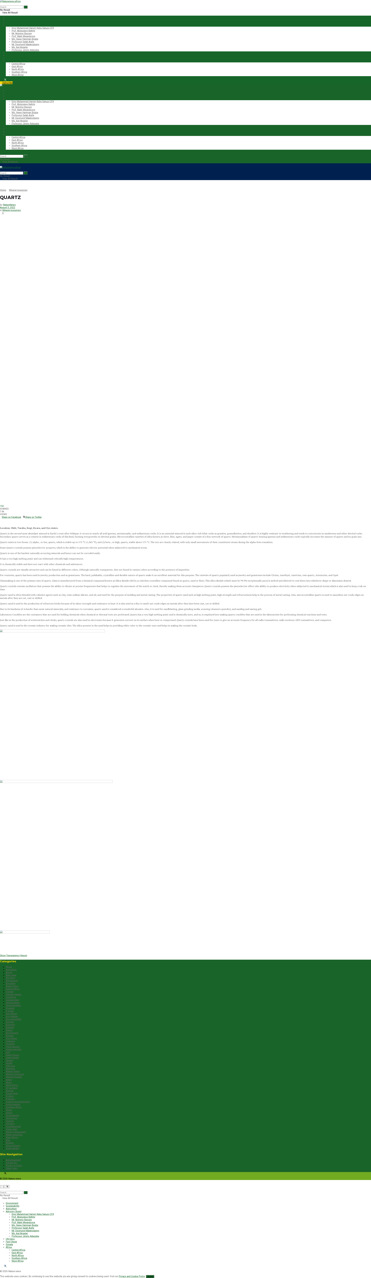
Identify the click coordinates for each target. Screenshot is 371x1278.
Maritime (10, 1068)
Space (9, 1110)
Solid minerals (13, 1104)
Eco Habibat (12, 1016)
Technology (11, 1118)
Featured (10, 1041)
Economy (10, 1024)
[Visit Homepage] (10, 1)
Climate (9, 991)
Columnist (11, 997)
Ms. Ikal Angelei (20, 47)
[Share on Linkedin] (1, 520)
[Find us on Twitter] (4, 80)
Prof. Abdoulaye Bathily (23, 30)
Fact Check (11, 55)
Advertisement (13, 1160)
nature (9, 1079)
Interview (10, 1066)
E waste (10, 1011)
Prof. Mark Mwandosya (23, 36)
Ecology (10, 1022)
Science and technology (18, 1101)
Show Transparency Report (13, 955)
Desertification (13, 1005)
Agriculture (11, 22)
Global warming (13, 1049)
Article (9, 972)
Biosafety (11, 983)
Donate (9, 58)
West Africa (17, 74)
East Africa (17, 66)
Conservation (12, 1000)
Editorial (10, 1027)
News (9, 1082)
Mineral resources (18, 190)
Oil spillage (11, 1088)
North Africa (18, 69)
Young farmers (13, 1145)
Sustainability (12, 19)
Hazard (9, 1060)
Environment (12, 17)
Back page (11, 975)
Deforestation (13, 1002)
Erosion (9, 1035)
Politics (10, 1096)
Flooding (10, 1044)
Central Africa (18, 63)
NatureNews (9, 204)
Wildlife (10, 1143)
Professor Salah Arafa (23, 41)
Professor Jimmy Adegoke (25, 50)
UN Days (10, 52)
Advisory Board (13, 25)
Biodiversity (12, 980)
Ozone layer (12, 1093)
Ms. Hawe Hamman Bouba (25, 39)
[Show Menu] (1, 164)
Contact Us (11, 1162)
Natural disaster (14, 1077)
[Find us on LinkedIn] (8, 80)
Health (9, 1063)
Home (3, 190)
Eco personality (13, 1019)
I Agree (150, 1276)
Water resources (14, 1134)
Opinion (9, 1090)
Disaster (10, 1008)
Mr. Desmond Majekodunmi (25, 44)
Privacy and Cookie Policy (132, 1276)
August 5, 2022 (7, 207)
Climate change (14, 994)
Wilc (8, 1140)
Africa (9, 61)
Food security (13, 1046)
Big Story (10, 978)
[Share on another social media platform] (1, 522)
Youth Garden (12, 1148)
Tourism (10, 1121)
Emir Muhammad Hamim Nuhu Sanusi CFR (33, 28)
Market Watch (13, 1071)
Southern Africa (19, 72)
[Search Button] (26, 7)
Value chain (11, 1129)
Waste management (16, 1132)
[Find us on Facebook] (1, 80)
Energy (9, 1030)
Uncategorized (13, 1126)
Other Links (11, 1168)
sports (9, 1112)
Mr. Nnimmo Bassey (22, 33)
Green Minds (12, 1057)
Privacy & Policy (14, 1165)
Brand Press (12, 986)
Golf (8, 1052)
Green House (12, 1055)
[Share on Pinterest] (2, 520)
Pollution (10, 1099)
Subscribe (7, 82)
